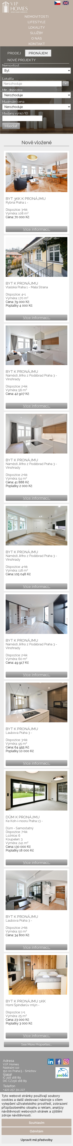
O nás (36, 38)
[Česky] (58, 3)
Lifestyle (37, 22)
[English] (66, 3)
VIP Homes (9, 2)
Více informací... (36, 229)
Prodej (14, 53)
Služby (36, 33)
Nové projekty (21, 60)
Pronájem (38, 53)
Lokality (36, 27)
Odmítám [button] (36, 1131)
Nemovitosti (37, 16)
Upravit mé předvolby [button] (37, 1140)
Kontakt (36, 44)
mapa (7, 1074)
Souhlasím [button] (36, 1123)
